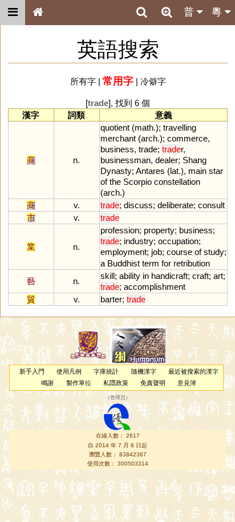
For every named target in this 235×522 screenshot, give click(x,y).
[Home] (37, 12)
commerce (187, 138)
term (150, 263)
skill (107, 276)
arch (149, 138)
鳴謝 (47, 382)
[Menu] (12, 12)
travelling (179, 127)
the (115, 182)
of (103, 182)
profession (119, 230)
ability (129, 276)
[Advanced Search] (166, 12)
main (197, 171)
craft (200, 276)
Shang (194, 160)
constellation (177, 182)
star (216, 171)
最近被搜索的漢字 (193, 371)
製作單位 (78, 382)
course (179, 252)
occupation (178, 241)
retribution (191, 263)
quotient (114, 127)
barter (111, 299)
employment (123, 252)
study (214, 252)
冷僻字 (153, 81)
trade (148, 149)
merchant (118, 138)
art (218, 276)
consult (211, 205)
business (117, 149)
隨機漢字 (143, 371)
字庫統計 (106, 371)
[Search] (141, 12)
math (144, 127)
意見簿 (186, 382)
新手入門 (31, 371)
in (146, 276)
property (159, 230)
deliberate (175, 205)
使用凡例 (69, 371)
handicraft (169, 276)
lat (174, 171)
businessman (125, 160)
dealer (166, 160)
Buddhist (123, 263)
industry (138, 241)
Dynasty (116, 171)
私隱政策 (115, 382)
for (166, 263)
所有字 (83, 81)
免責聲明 (152, 382)
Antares (150, 171)
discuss (138, 205)
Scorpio (137, 182)
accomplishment (154, 287)
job (156, 252)
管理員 (117, 397)
